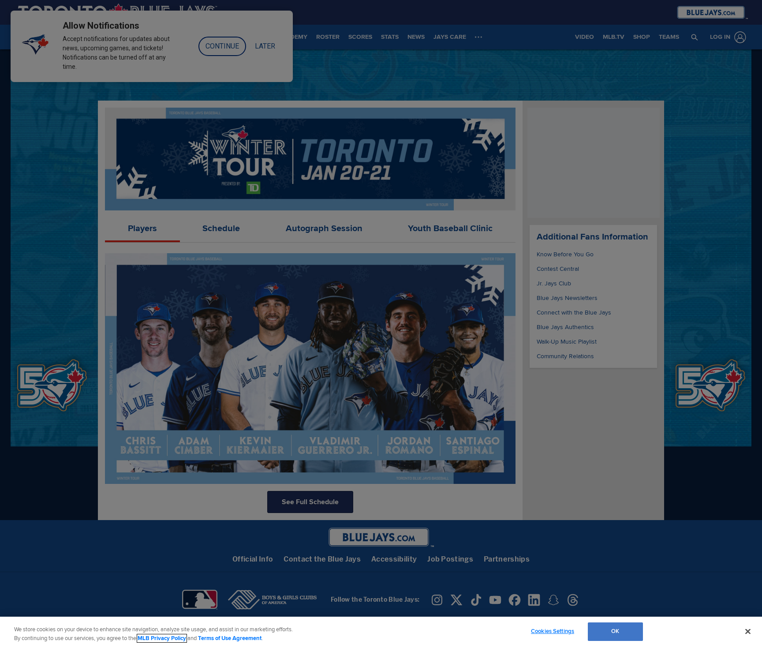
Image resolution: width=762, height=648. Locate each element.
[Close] (748, 631)
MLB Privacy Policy (162, 638)
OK (615, 631)
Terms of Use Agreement (229, 638)
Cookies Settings (552, 631)
